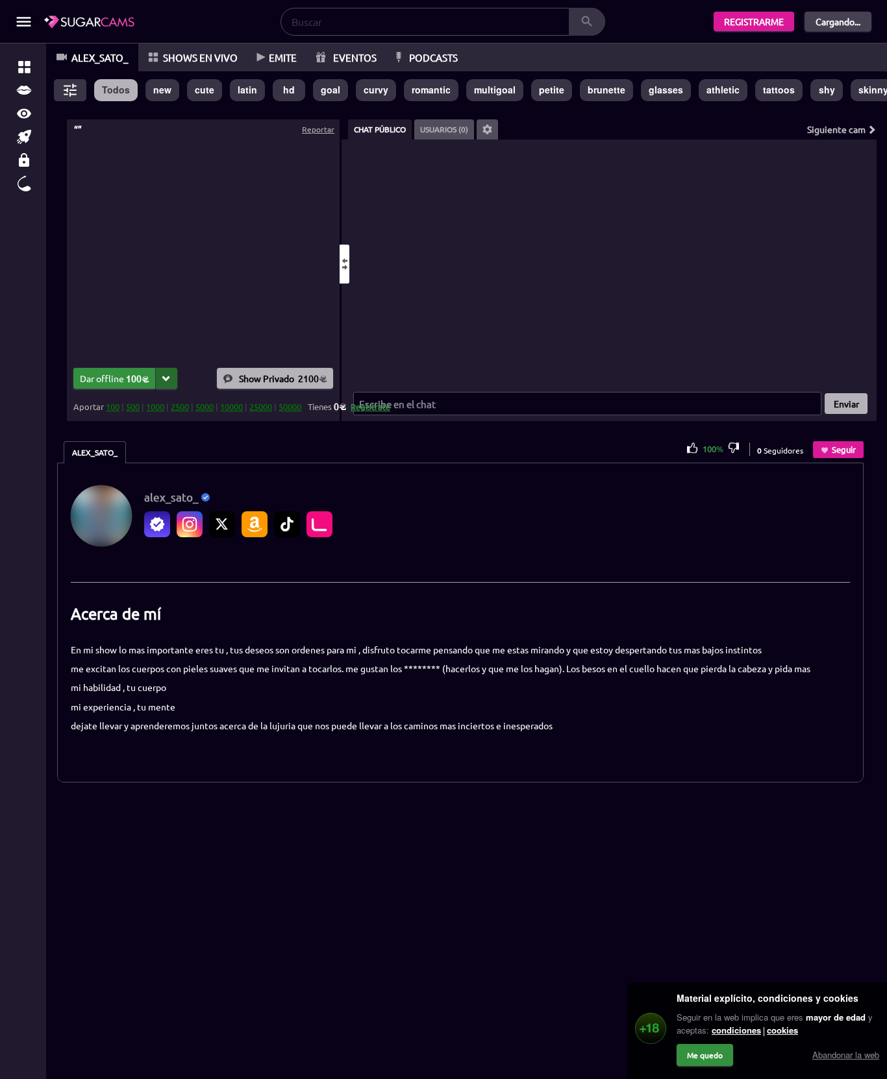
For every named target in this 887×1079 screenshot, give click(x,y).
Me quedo (705, 1055)
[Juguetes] (24, 183)
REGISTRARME (754, 21)
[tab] (380, 129)
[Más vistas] (24, 113)
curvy (376, 89)
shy (827, 89)
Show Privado (279, 378)
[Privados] (24, 160)
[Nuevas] (24, 137)
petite (551, 89)
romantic (431, 89)
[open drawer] (23, 21)
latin (247, 89)
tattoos (779, 89)
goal (330, 89)
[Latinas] (24, 90)
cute (204, 89)
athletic (723, 89)
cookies (782, 1030)
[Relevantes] (24, 66)
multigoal (495, 89)
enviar (846, 403)
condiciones (736, 1030)
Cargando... (838, 21)
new (162, 89)
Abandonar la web (845, 1055)
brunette (606, 89)
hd (289, 89)
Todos (116, 89)
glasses (666, 89)
